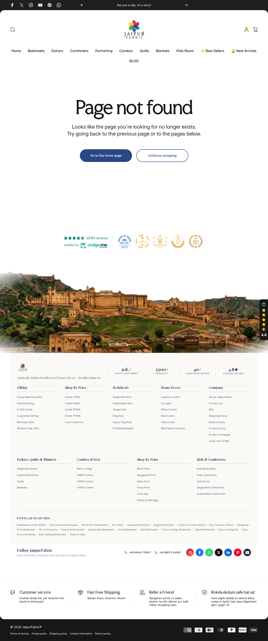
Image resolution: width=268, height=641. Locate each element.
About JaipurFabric (220, 397)
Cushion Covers (170, 397)
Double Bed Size (122, 403)
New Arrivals (77, 534)
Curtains (166, 403)
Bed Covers (168, 416)
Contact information (81, 633)
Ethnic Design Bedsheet (176, 529)
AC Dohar (118, 525)
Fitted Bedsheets (123, 428)
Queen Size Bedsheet (101, 529)
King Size (118, 416)
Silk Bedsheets (149, 529)
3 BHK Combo (85, 481)
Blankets (22, 487)
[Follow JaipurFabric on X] (218, 552)
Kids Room (203, 481)
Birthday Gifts (25, 422)
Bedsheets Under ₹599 (31, 525)
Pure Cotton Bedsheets (63, 525)
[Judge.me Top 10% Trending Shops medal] (196, 241)
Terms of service (19, 633)
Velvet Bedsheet (205, 529)
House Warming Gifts (29, 397)
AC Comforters (48, 529)
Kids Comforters (207, 475)
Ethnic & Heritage (147, 500)
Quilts (20, 481)
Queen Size (119, 409)
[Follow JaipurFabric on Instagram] (190, 552)
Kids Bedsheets (206, 468)
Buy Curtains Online (221, 525)
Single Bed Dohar (27, 468)
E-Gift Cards (24, 409)
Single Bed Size (122, 397)
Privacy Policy (217, 428)
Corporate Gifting (28, 416)
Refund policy (103, 633)
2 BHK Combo (85, 475)
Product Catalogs (219, 434)
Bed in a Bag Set (228, 529)
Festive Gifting (25, 403)
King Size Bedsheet (72, 529)
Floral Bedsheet (127, 529)
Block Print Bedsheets (95, 525)
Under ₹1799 (72, 416)
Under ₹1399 (73, 409)
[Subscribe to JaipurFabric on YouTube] (247, 552)
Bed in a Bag (84, 468)
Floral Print (143, 487)
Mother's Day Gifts (28, 428)
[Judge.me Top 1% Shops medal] (178, 241)
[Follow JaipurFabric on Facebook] (199, 552)
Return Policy (217, 422)
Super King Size (122, 422)
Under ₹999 (72, 403)
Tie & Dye (142, 494)
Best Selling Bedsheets (52, 534)
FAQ (211, 409)
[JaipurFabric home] (22, 367)
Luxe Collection (74, 422)
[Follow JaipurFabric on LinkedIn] (228, 552)
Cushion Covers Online (191, 525)
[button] (264, 319)
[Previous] (82, 5)
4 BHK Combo (85, 487)
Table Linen (168, 422)
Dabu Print (143, 481)
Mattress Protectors (173, 428)
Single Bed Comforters (210, 487)
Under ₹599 (72, 397)
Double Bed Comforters (211, 494)
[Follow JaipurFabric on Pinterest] (238, 552)
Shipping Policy (218, 416)
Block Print (143, 468)
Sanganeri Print (146, 475)
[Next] (186, 5)
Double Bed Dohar (28, 475)
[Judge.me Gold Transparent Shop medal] (142, 241)
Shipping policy (58, 633)
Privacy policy (39, 633)
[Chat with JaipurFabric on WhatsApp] (209, 552)
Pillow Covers (169, 409)
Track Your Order (219, 441)
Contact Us (215, 403)
